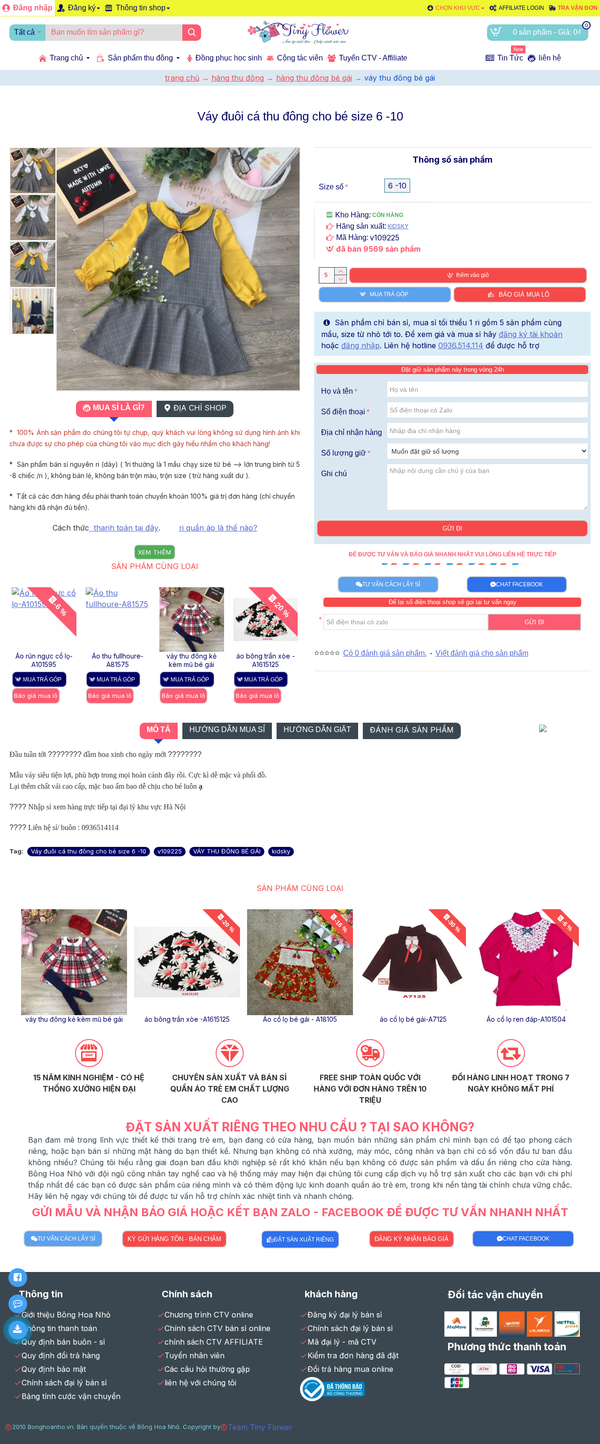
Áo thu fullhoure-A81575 (117, 660)
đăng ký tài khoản (530, 334)
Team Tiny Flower (260, 1427)
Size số (331, 187)
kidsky (281, 851)
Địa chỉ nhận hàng (351, 432)
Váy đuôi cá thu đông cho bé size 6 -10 (88, 851)
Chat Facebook (519, 584)
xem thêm (155, 552)
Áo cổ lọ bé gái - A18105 (300, 1019)
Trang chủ (182, 77)
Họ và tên (337, 391)
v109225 (170, 851)
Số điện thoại (343, 412)
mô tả (159, 729)
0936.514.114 (460, 345)
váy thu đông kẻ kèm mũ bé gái (191, 660)
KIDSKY (398, 226)
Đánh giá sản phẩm (412, 729)
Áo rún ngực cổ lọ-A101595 (44, 660)
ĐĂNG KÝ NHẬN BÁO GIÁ (412, 1238)
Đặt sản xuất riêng (304, 1239)
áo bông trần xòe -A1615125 (265, 660)
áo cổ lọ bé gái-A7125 (413, 1019)
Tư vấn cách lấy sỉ (391, 584)
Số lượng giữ (343, 453)
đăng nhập (360, 345)
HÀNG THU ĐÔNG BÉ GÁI (314, 77)
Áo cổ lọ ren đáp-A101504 (526, 1019)
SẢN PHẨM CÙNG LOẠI (154, 566)
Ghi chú (334, 474)
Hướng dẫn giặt (317, 729)
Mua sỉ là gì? (119, 408)
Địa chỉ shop (199, 407)
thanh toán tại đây (123, 527)
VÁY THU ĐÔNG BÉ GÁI (227, 851)
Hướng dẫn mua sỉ (227, 729)
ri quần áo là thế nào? (218, 527)
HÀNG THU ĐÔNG (237, 77)
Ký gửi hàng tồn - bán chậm (174, 1238)
